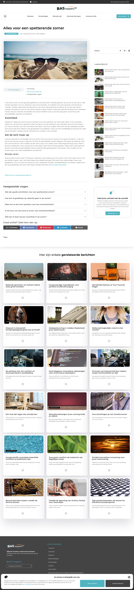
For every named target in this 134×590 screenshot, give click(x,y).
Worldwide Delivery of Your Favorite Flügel (108, 286)
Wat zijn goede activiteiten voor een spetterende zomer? (45, 192)
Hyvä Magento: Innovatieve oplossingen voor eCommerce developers (67, 372)
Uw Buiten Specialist (58, 165)
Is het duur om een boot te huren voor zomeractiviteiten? (45, 211)
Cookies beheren (117, 583)
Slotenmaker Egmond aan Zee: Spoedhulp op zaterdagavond (115, 158)
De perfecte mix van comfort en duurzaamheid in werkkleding (20, 372)
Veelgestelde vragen (34, 94)
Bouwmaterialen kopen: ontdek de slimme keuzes (21, 501)
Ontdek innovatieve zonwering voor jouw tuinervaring (108, 458)
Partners (30, 16)
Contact (50, 565)
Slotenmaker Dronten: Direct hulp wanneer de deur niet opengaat (115, 114)
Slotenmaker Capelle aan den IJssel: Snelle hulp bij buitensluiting (116, 143)
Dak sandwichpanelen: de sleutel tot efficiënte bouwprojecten (108, 501)
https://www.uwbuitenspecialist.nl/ (18, 175)
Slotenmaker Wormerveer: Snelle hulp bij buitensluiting (117, 77)
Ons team (51, 551)
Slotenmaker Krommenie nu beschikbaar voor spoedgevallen (115, 99)
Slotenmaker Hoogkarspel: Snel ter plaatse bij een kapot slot (116, 92)
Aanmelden (52, 569)
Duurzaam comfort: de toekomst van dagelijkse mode (66, 458)
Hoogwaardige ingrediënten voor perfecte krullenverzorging (64, 286)
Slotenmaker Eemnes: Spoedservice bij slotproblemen (117, 136)
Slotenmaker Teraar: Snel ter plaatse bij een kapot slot (117, 70)
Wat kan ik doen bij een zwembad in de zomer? (45, 217)
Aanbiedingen (11, 33)
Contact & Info (91, 16)
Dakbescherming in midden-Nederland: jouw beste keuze (67, 329)
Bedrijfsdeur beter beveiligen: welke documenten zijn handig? (116, 172)
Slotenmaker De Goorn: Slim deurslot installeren (116, 165)
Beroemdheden (53, 558)
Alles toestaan (92, 583)
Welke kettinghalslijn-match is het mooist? (107, 329)
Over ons (51, 548)
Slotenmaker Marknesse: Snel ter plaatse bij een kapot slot (118, 129)
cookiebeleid (28, 584)
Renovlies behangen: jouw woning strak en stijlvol (67, 415)
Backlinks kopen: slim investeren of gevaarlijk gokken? (65, 573)
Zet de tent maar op (34, 91)
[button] (129, 577)
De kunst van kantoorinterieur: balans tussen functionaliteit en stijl (109, 372)
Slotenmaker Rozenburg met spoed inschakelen (116, 150)
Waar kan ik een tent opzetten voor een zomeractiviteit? (45, 204)
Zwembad (30, 89)
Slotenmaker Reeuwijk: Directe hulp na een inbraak (117, 85)
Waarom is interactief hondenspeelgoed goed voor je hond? (23, 329)
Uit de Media (43, 16)
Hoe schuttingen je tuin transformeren (109, 414)
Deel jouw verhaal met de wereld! (112, 198)
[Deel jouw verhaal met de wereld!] (113, 192)
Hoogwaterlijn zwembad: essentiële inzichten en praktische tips (22, 458)
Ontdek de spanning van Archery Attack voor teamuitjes (67, 501)
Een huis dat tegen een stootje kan (21, 414)
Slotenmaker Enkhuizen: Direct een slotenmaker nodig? (116, 121)
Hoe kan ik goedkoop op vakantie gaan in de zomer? (45, 198)
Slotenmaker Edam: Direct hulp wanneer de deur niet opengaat (115, 107)
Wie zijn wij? (57, 16)
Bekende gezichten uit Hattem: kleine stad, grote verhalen (23, 286)
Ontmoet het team (74, 16)
